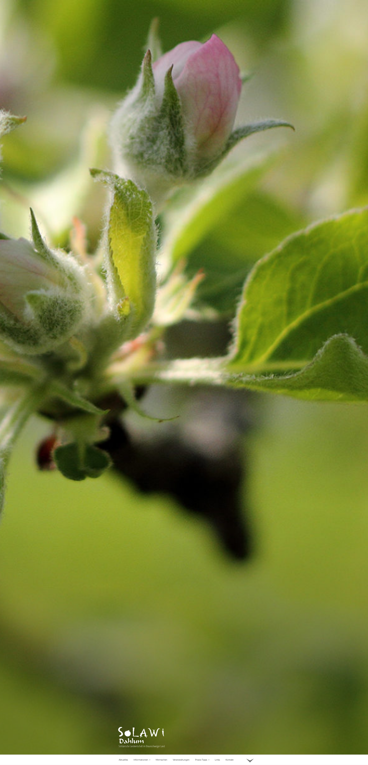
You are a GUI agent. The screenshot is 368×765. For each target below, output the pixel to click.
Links (217, 760)
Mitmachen (161, 760)
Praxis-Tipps (201, 760)
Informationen (141, 760)
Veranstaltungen (181, 760)
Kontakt (230, 760)
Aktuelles (123, 760)
